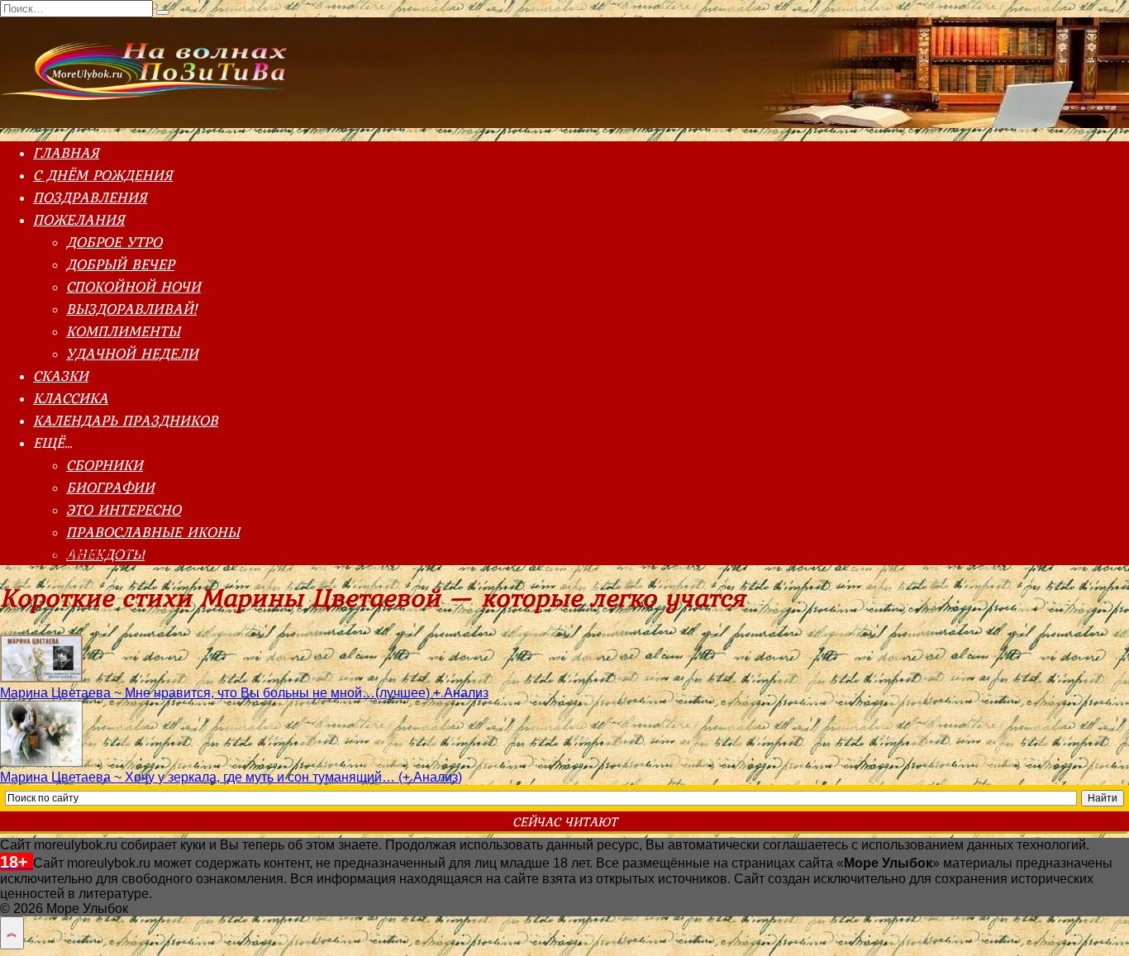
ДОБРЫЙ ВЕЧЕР (120, 264)
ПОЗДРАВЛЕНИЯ (90, 197)
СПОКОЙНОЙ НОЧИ (133, 286)
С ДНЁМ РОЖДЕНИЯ (103, 175)
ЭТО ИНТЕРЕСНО (123, 509)
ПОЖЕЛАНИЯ (79, 219)
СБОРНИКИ (104, 465)
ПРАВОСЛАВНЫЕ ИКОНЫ (153, 532)
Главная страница (56, 552)
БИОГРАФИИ (110, 487)
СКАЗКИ (60, 375)
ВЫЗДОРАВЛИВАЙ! (131, 308)
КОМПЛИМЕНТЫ (123, 331)
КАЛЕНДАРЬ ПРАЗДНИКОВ (125, 420)
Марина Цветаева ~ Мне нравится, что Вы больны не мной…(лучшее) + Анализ (244, 693)
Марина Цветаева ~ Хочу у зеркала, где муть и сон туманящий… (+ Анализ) (231, 777)
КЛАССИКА (70, 398)
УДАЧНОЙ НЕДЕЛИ (132, 353)
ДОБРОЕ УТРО (114, 242)
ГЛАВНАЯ (66, 152)
